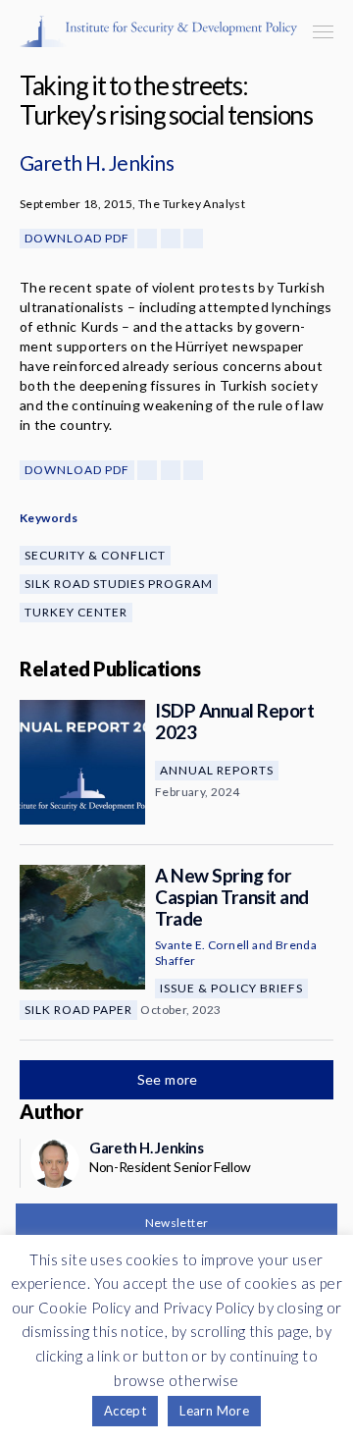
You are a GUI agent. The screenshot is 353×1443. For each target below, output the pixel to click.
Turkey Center (76, 612)
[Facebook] (147, 238)
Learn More (214, 1410)
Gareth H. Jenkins (97, 162)
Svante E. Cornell (202, 944)
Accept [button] (125, 1410)
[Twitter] (170, 238)
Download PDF (77, 238)
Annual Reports (217, 770)
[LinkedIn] (193, 238)
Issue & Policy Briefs (231, 988)
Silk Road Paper (78, 1009)
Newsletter (177, 1222)
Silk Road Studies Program (119, 583)
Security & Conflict (95, 555)
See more (169, 1079)
